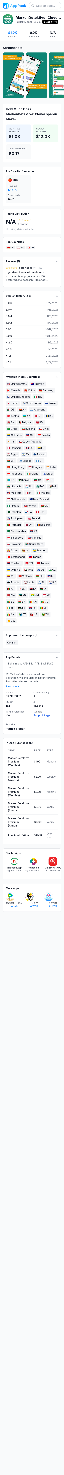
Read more (12, 686)
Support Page (41, 715)
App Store (51, 21)
